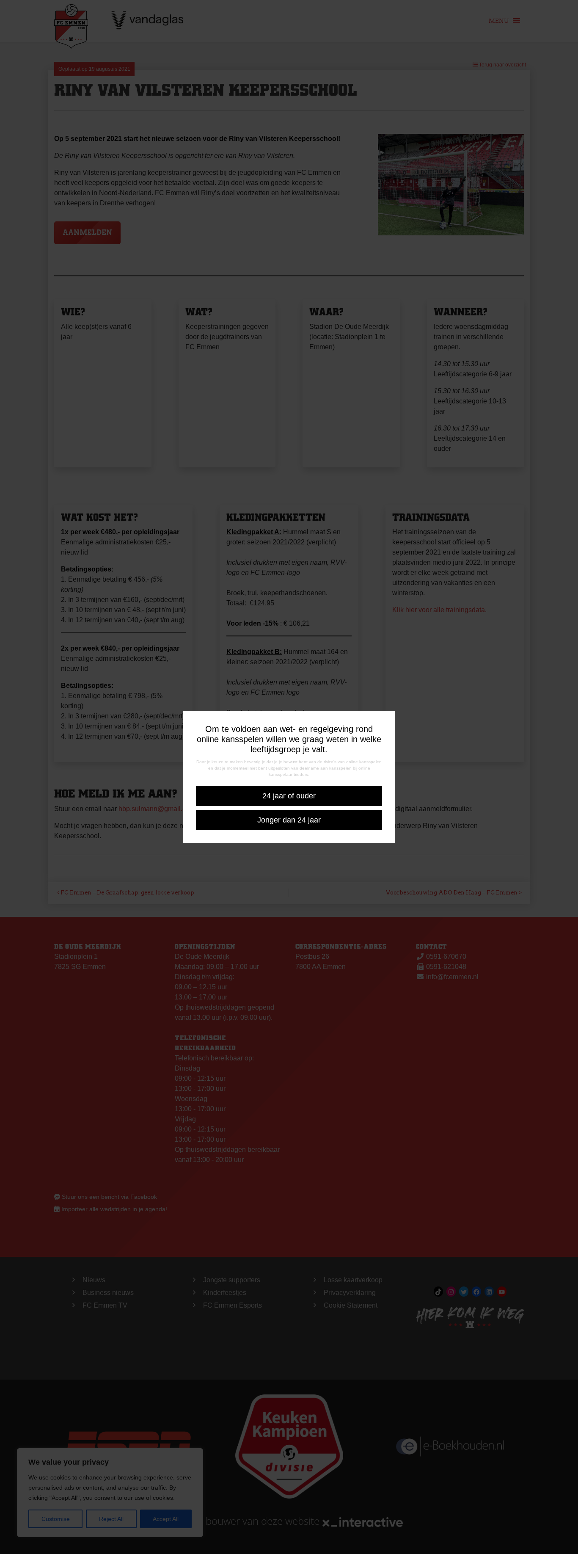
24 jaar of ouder (289, 796)
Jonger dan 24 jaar (289, 820)
